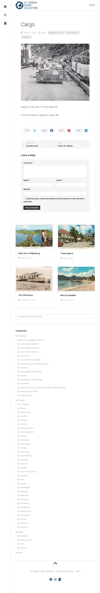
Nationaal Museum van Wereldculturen (34, 364)
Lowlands (23, 476)
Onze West (24, 368)
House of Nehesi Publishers (30, 348)
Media (20, 532)
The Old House (25, 295)
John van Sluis (25, 356)
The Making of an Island (29, 391)
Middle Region (25, 487)
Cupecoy (23, 436)
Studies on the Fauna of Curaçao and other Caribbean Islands (43, 388)
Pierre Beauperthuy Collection (30, 372)
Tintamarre (24, 527)
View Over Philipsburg (29, 253)
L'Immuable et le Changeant (30, 360)
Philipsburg (24, 499)
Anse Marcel (24, 404)
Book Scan (24, 536)
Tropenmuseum (25, 395)
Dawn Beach (24, 440)
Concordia (23, 424)
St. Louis (23, 519)
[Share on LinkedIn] (81, 131)
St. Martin (23, 523)
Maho (22, 480)
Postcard (23, 548)
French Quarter (25, 444)
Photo (22, 544)
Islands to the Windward (29, 352)
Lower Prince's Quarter (28, 472)
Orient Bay (24, 491)
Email (60, 180)
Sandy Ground (25, 511)
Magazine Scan (56, 32)
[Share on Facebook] (46, 131)
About (92, 5)
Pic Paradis (24, 503)
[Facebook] (5, 6)
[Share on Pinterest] (63, 131)
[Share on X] (29, 131)
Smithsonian (24, 384)
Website (26, 189)
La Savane (24, 464)
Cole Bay (23, 416)
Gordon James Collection (29, 344)
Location (21, 400)
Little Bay (23, 468)
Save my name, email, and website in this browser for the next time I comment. (53, 200)
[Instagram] (5, 15)
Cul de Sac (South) (26, 428)
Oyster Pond (24, 495)
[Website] (5, 23)
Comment (28, 163)
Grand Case (24, 452)
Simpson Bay (25, 515)
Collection (22, 336)
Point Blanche (72, 32)
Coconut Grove (25, 412)
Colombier (23, 420)
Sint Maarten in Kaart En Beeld (31, 380)
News (20, 553)
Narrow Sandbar (68, 295)
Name (26, 180)
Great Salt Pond (26, 456)
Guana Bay (24, 460)
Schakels (26, 37)
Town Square (66, 253)
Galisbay (23, 448)
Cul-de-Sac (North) (27, 432)
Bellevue (23, 408)
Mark (43, 32)
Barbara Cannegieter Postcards (32, 340)
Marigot (23, 484)
